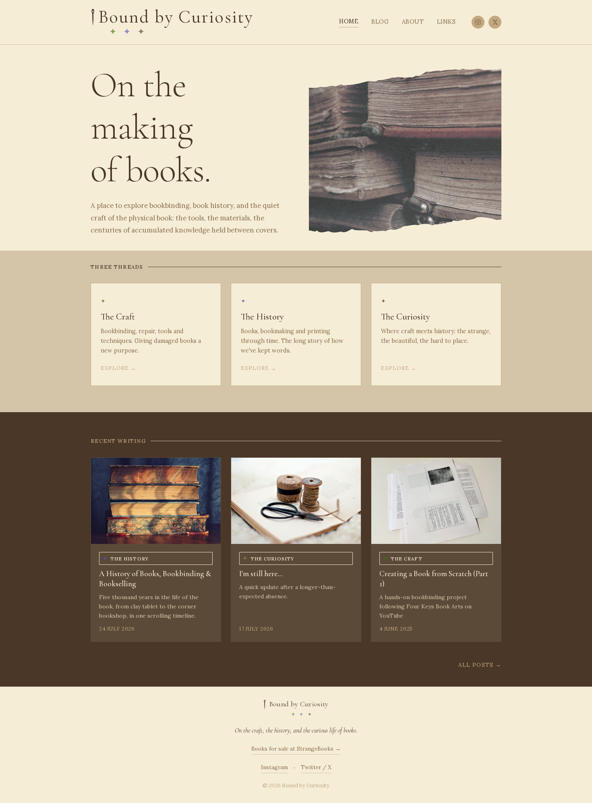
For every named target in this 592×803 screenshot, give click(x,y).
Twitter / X (316, 767)
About (413, 21)
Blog (380, 21)
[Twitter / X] (495, 22)
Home (348, 21)
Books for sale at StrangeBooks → (296, 748)
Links (446, 21)
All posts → (479, 664)
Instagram (274, 767)
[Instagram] (478, 22)
